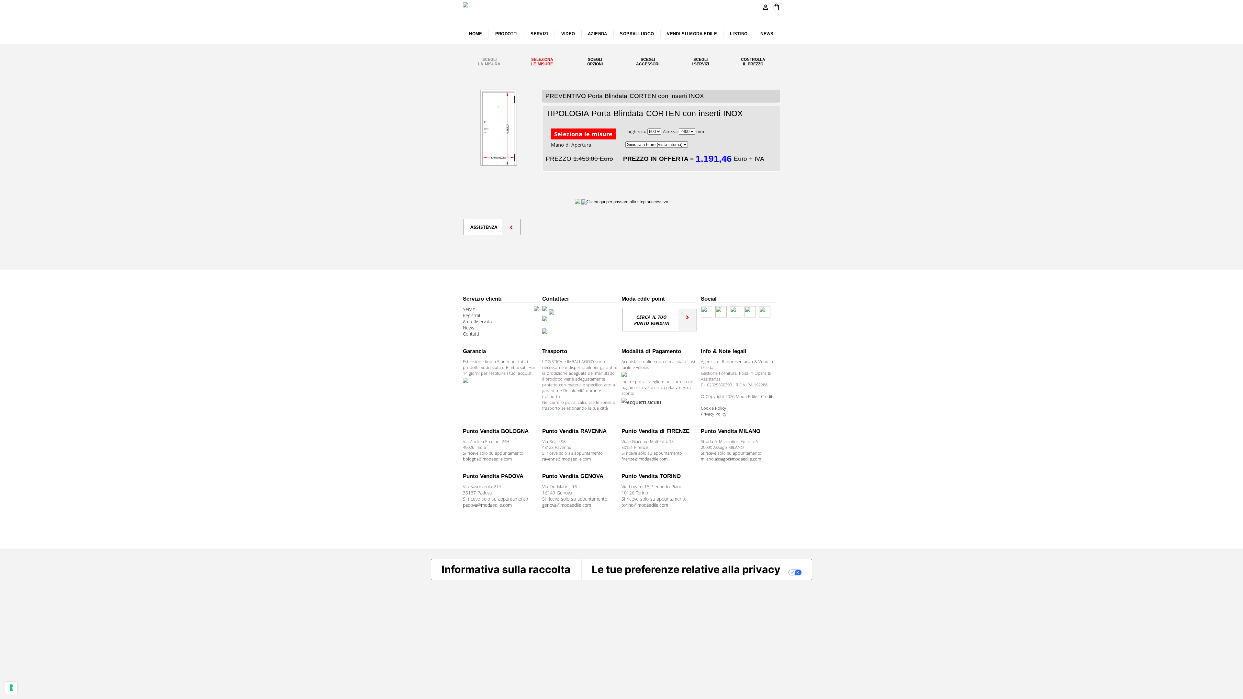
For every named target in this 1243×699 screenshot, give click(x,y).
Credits (767, 396)
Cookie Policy (713, 408)
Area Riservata (477, 321)
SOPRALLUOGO (637, 33)
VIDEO (568, 33)
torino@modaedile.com (645, 505)
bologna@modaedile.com (487, 459)
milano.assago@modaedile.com (731, 459)
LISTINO (739, 33)
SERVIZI (539, 33)
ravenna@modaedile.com (566, 459)
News (468, 328)
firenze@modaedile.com (644, 459)
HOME (475, 33)
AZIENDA (597, 33)
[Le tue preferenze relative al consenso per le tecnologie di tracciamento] (11, 688)
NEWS (766, 33)
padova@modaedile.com (487, 505)
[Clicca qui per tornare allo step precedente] (578, 202)
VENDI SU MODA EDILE (692, 33)
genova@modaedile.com (566, 505)
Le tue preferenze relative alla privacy (686, 569)
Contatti (471, 334)
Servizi (469, 309)
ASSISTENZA (484, 227)
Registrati (472, 315)
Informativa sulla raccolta (506, 569)
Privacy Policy (713, 414)
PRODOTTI (506, 33)
